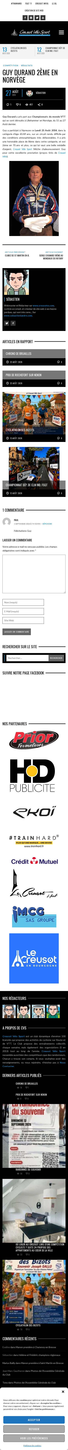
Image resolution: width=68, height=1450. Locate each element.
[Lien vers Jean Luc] (38, 1011)
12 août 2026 (16, 493)
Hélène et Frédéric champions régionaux (39, 1355)
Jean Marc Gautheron (13, 1370)
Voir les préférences (34, 1438)
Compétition (10, 65)
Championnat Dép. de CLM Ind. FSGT (55, 49)
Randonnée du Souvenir (28, 1169)
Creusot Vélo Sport (13, 1036)
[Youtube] (42, 17)
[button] (63, 1391)
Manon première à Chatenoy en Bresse (36, 1347)
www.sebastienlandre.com (18, 315)
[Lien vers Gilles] (53, 1011)
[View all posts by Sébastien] (29, 93)
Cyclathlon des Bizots (18, 49)
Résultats (27, 65)
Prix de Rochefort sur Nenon (31, 1094)
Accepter (34, 1420)
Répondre (47, 524)
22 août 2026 (16, 362)
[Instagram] (31, 17)
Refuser (34, 1429)
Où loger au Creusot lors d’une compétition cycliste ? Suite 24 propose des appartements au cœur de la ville (40, 1247)
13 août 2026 (16, 438)
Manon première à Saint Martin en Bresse (42, 1363)
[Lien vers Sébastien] (23, 1011)
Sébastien (40, 92)
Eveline (6, 1347)
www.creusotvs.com (43, 305)
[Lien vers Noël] (9, 1011)
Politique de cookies (32, 1445)
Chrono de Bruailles (27, 1083)
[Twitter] (36, 17)
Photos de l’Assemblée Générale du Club (35, 1382)
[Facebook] (25, 17)
